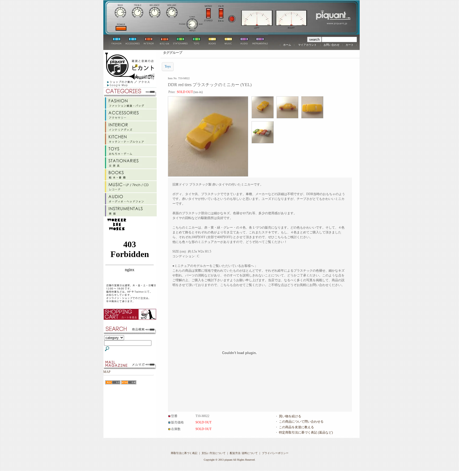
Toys (168, 66)
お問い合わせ (331, 44)
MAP (106, 372)
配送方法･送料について (244, 453)
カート (350, 44)
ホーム (287, 44)
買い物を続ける (290, 416)
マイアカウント (307, 44)
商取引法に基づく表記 (184, 453)
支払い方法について (214, 453)
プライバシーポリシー (275, 453)
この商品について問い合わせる (301, 421)
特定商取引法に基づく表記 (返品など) (306, 432)
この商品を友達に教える (296, 427)
